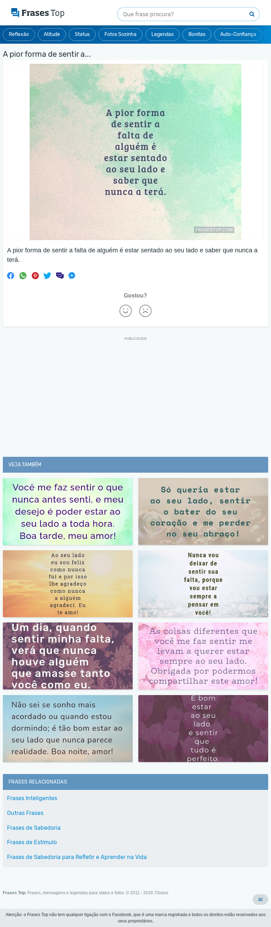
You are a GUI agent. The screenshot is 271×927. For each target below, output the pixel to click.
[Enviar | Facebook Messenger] (72, 275)
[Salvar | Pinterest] (35, 275)
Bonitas (196, 34)
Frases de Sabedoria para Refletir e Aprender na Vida (77, 857)
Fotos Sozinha (120, 34)
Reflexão (19, 34)
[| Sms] (59, 275)
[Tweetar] (47, 275)
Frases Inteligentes (32, 798)
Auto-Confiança (238, 34)
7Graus (161, 892)
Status (82, 34)
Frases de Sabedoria (34, 827)
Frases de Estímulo (32, 842)
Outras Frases (25, 813)
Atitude (52, 34)
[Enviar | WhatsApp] (23, 275)
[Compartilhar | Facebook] (10, 275)
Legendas (162, 34)
